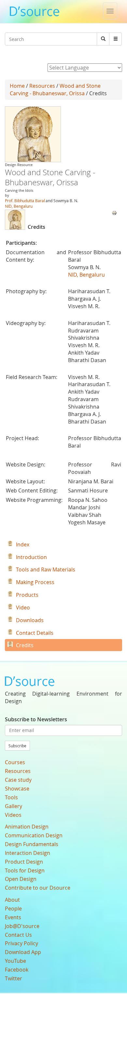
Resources (42, 85)
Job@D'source (22, 926)
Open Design (20, 878)
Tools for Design (25, 870)
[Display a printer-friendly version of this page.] (114, 212)
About (12, 899)
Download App (23, 952)
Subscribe (17, 745)
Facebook (16, 969)
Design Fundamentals (31, 844)
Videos (13, 814)
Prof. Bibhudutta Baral (25, 200)
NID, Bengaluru (19, 206)
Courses (15, 762)
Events (13, 917)
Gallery (13, 806)
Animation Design (27, 826)
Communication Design (34, 835)
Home (17, 85)
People (13, 908)
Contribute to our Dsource (37, 887)
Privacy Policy (21, 943)
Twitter (13, 978)
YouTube (15, 960)
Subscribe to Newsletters (36, 719)
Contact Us (18, 934)
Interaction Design (27, 852)
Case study (18, 779)
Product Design (24, 861)
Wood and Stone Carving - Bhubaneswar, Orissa (55, 89)
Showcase (17, 788)
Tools (11, 797)
